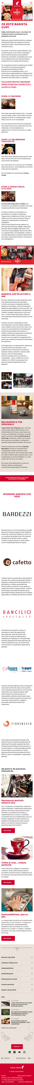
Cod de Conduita (7, 1082)
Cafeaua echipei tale (9, 963)
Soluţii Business (7, 974)
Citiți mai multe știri (8, 1028)
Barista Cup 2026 (8, 957)
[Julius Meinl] (17, 4)
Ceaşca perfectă (7, 984)
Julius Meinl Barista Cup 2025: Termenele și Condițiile (17, 478)
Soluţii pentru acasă (9, 979)
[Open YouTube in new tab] (19, 1052)
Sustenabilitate (7, 968)
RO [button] (29, 1058)
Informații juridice (24, 1076)
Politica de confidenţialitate (11, 1078)
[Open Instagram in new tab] (24, 1052)
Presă (3, 1076)
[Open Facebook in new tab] (15, 1052)
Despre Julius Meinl (8, 990)
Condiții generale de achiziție (12, 1080)
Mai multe (7, 830)
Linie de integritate (25, 1082)
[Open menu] (3, 2)
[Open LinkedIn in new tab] (10, 1052)
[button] (31, 2)
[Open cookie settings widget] (3, 1082)
